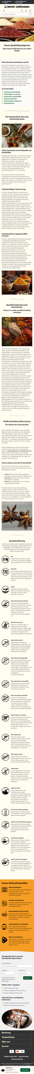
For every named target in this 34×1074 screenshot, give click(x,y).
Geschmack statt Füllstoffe (12, 92)
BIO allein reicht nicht (10, 98)
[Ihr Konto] (26, 10)
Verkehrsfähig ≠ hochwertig (12, 94)
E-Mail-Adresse (7, 963)
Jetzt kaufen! (25, 1070)
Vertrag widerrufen (17, 1059)
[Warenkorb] (30, 10)
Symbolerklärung (9, 103)
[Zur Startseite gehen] (17, 6)
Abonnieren (27, 978)
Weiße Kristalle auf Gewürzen (13, 101)
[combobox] (15, 14)
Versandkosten (27, 1063)
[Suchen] (30, 14)
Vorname (4, 970)
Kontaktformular (23, 1056)
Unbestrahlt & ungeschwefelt (12, 96)
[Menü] (4, 10)
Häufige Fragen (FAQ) (10, 1056)
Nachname (22, 970)
